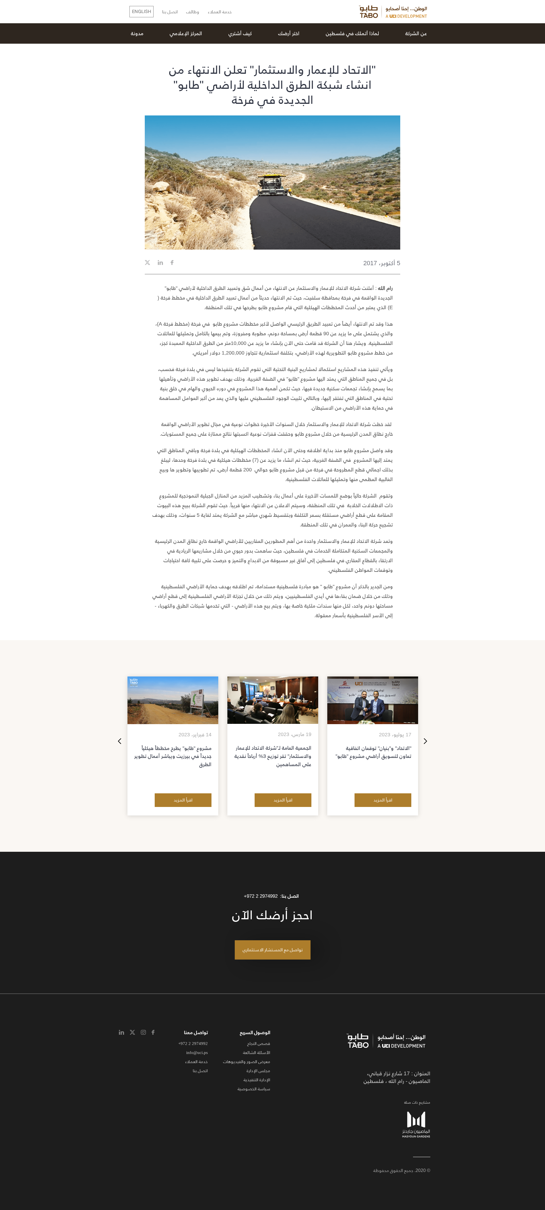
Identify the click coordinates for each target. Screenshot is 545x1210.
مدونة (137, 33)
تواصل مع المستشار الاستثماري (273, 949)
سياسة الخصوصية (254, 1088)
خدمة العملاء (220, 12)
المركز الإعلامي (186, 33)
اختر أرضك (288, 33)
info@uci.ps (197, 1052)
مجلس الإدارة (258, 1070)
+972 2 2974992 (261, 896)
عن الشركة (416, 33)
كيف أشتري (240, 33)
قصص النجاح (258, 1043)
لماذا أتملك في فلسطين (352, 33)
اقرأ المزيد (383, 800)
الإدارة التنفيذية (257, 1079)
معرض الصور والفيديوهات (246, 1061)
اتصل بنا (170, 12)
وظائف (192, 12)
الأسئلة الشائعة (256, 1052)
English (141, 11)
